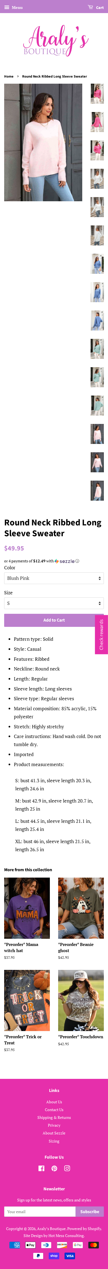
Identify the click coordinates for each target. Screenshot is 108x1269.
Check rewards (101, 634)
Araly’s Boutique (51, 1228)
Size (8, 592)
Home (9, 76)
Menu (17, 7)
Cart (99, 8)
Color (10, 567)
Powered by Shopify (84, 1228)
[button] (54, 561)
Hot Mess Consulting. (66, 1235)
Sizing (54, 1141)
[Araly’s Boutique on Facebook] (41, 1169)
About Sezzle (54, 1133)
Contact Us (54, 1109)
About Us (54, 1101)
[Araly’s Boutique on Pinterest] (54, 1169)
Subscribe (89, 1212)
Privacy (54, 1125)
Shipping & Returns (54, 1117)
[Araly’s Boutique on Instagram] (67, 1169)
